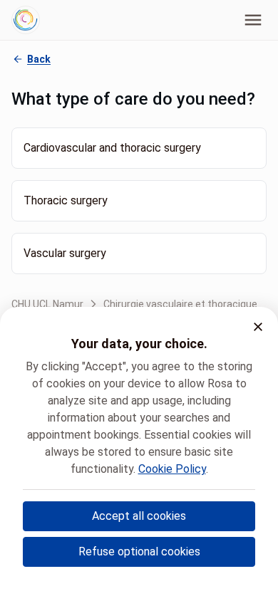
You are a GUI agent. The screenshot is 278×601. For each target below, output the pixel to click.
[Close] (258, 326)
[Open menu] (253, 20)
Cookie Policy (172, 469)
